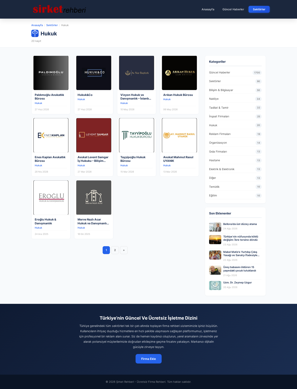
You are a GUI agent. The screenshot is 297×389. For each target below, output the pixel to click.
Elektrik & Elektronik (234, 169)
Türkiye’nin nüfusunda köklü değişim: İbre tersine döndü (240, 238)
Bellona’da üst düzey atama (240, 224)
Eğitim (234, 195)
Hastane (234, 160)
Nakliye (234, 98)
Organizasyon (234, 142)
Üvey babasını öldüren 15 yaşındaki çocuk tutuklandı (239, 269)
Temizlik (234, 186)
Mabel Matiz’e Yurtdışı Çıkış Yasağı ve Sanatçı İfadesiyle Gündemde (240, 255)
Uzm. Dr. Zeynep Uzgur (237, 282)
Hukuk (234, 125)
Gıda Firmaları (234, 151)
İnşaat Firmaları (234, 116)
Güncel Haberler (233, 9)
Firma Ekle (148, 358)
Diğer (234, 177)
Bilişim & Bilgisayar (234, 90)
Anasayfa (208, 9)
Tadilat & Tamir (234, 107)
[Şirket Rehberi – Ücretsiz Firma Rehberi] (59, 9)
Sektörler (259, 9)
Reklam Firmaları (234, 134)
